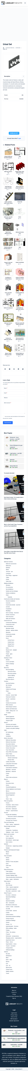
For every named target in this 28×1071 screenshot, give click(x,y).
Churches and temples (11, 724)
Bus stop (8, 883)
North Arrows (9, 885)
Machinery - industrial (11, 771)
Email (5, 393)
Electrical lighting (10, 669)
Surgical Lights (9, 720)
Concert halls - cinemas (11, 910)
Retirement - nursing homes (12, 936)
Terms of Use (14, 1017)
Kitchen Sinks (11, 759)
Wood (7, 854)
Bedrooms (8, 687)
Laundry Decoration (10, 761)
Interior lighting (11, 675)
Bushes (7, 859)
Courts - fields (9, 836)
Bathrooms (8, 565)
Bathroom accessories (11, 563)
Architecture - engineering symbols (14, 846)
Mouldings (8, 610)
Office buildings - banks (11, 928)
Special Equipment (10, 795)
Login (19, 138)
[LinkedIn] (18, 369)
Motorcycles (9, 967)
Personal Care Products (11, 820)
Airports (8, 899)
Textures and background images (11, 850)
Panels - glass (9, 654)
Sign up (14, 998)
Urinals (7, 579)
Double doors (11, 642)
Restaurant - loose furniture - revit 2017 (15, 438)
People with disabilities (11, 814)
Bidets (7, 569)
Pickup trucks (9, 969)
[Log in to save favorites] (23, 76)
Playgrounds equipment (11, 889)
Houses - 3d (9, 924)
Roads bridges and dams (10, 826)
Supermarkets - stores (11, 944)
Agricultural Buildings (11, 897)
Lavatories (8, 573)
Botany (7, 857)
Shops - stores (9, 942)
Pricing (14, 994)
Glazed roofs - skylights (11, 650)
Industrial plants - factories (12, 926)
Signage (8, 848)
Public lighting (9, 871)
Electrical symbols (12, 673)
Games (7, 785)
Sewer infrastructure (11, 873)
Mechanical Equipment (9, 765)
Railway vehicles (10, 971)
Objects (6, 779)
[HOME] (3, 47)
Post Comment (7, 422)
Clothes (7, 781)
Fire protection (9, 587)
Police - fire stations (10, 932)
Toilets (7, 577)
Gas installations (9, 589)
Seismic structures (10, 614)
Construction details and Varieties (12, 599)
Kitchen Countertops (12, 757)
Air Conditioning (9, 732)
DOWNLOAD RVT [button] (14, 133)
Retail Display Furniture (11, 706)
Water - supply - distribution (12, 879)
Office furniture (9, 705)
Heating (7, 734)
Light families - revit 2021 (16, 453)
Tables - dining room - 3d (12, 710)
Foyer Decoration (10, 750)
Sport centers (9, 842)
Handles (8, 652)
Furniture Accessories (11, 703)
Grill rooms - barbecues (11, 808)
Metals (7, 852)
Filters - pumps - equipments (12, 824)
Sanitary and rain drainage (12, 591)
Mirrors (7, 791)
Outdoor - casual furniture (12, 810)
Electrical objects (10, 679)
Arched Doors (11, 640)
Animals (7, 659)
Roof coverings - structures (12, 612)
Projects (8, 934)
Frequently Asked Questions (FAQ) (14, 996)
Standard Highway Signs (11, 875)
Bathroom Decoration (11, 740)
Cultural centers (9, 914)
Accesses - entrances (11, 895)
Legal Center (14, 1013)
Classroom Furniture (10, 697)
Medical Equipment (10, 718)
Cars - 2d (8, 965)
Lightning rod (11, 677)
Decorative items (10, 783)
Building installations (8, 583)
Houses (7, 922)
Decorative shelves (10, 744)
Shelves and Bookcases (11, 708)
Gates (7, 648)
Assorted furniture (10, 683)
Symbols (6, 844)
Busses (7, 961)
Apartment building (10, 901)
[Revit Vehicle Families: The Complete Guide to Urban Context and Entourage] (14, 485)
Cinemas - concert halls (11, 695)
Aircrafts (8, 953)
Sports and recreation (9, 834)
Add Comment (7, 402)
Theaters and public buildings (12, 728)
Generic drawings (10, 663)
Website (6, 397)
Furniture (6, 681)
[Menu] (25, 2)
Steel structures (9, 616)
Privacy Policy (14, 1015)
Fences (7, 803)
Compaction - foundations (12, 830)
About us (14, 990)
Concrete (8, 603)
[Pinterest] (14, 369)
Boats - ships (9, 959)
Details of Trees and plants (12, 861)
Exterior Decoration (10, 748)
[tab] (7, 76)
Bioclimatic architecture (11, 904)
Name (5, 388)
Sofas (9, 693)
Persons (6, 812)
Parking (7, 930)
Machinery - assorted (11, 769)
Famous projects (10, 918)
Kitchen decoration (10, 755)
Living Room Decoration (11, 763)
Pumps (7, 773)
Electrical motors (12, 671)
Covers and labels (10, 661)
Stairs (7, 595)
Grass (7, 863)
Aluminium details (10, 628)
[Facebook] (5, 369)
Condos (7, 912)
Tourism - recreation (10, 946)
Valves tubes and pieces (11, 777)
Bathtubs (8, 567)
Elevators (8, 585)
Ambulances (9, 955)
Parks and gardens (8, 801)
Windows (8, 656)
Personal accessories (11, 818)
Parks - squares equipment (12, 887)
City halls (8, 908)
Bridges (7, 828)
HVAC (5, 730)
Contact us (14, 992)
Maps (7, 665)
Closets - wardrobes (10, 699)
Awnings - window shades (12, 630)
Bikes (7, 957)
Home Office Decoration (11, 752)
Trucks (7, 973)
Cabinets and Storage (11, 689)
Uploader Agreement (14, 1020)
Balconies (8, 632)
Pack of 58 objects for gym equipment (16, 446)
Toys (7, 797)
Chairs (7, 691)
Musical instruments (10, 793)
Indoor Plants (9, 754)
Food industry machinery (11, 767)
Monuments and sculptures (12, 726)
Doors (7, 638)
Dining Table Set (14, 466)
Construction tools (10, 624)
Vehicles (6, 951)
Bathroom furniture (8, 561)
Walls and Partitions (10, 618)
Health (5, 714)
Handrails (12, 459)
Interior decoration (8, 738)
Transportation (9, 948)
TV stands (8, 712)
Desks (7, 701)
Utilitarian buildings (10, 950)
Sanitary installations (10, 593)
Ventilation (8, 736)
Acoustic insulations (10, 601)
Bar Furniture (9, 685)
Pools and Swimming (9, 822)
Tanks (7, 775)
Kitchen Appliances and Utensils (13, 789)
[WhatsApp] (23, 369)
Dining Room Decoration (11, 746)
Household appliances (11, 787)
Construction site (8, 620)
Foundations (8, 609)
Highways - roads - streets (12, 832)
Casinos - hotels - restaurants (12, 906)
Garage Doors (11, 644)
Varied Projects (7, 893)
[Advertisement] (14, 23)
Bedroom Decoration (11, 742)
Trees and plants (8, 855)
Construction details (10, 634)
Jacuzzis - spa (9, 571)
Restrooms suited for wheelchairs (16, 816)
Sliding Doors (11, 646)
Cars (7, 963)
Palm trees (8, 865)
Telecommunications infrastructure (14, 877)
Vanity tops (8, 581)
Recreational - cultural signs (12, 840)
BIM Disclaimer (14, 1019)
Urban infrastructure (8, 869)
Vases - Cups (9, 799)
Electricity (6, 667)
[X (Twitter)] (9, 369)
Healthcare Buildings (10, 920)
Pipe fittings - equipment (11, 575)
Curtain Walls (9, 636)
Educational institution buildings (13, 916)
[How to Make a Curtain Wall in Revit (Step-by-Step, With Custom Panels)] (14, 539)
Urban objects (7, 881)
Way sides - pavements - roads (13, 891)
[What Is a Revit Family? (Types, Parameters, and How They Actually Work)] (14, 512)
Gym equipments (10, 838)
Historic (6, 722)
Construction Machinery (11, 622)
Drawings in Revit (8, 658)
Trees (7, 867)
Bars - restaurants (10, 902)
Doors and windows (8, 626)
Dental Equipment (10, 716)
